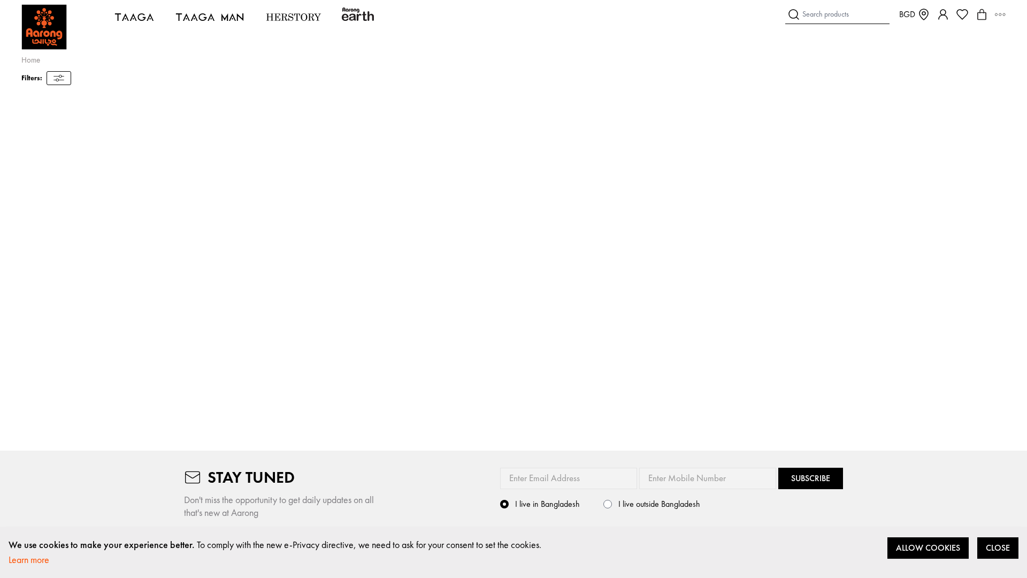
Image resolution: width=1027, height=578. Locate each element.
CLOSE (998, 547)
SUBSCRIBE (810, 478)
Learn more (29, 559)
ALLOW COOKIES (928, 547)
